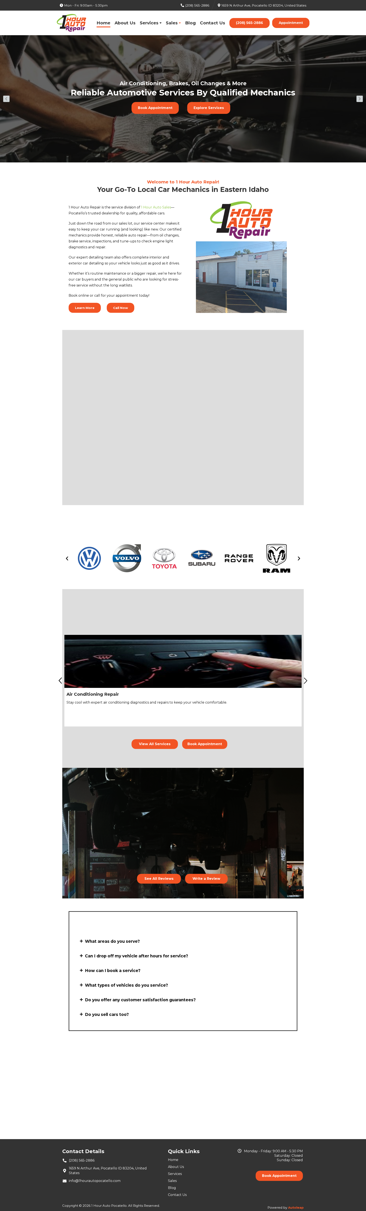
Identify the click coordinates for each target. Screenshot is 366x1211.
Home (103, 22)
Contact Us (212, 22)
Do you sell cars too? (107, 1014)
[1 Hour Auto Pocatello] (71, 23)
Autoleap (296, 1207)
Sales (172, 22)
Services (149, 22)
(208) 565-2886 (249, 23)
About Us (125, 22)
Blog (190, 22)
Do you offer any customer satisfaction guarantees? (140, 999)
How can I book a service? (112, 970)
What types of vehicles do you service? (126, 985)
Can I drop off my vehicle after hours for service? (136, 956)
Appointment (291, 23)
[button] (6, 99)
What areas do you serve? (112, 941)
